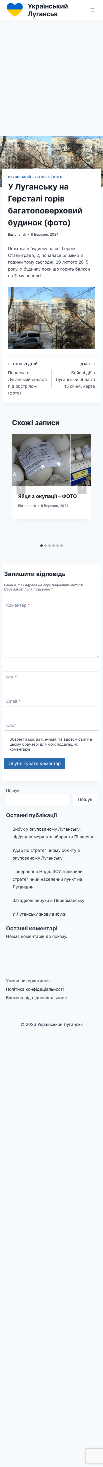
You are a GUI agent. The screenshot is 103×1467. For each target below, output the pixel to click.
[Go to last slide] (21, 487)
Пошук (13, 790)
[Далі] (82, 487)
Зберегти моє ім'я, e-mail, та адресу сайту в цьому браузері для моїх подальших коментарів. (51, 744)
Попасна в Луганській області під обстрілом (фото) (27, 378)
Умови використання (28, 980)
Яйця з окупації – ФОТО (47, 496)
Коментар (18, 605)
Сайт (11, 725)
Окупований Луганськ (29, 177)
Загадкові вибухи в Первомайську (48, 900)
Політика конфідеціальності (35, 989)
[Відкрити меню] (92, 10)
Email (13, 701)
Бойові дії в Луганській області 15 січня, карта (75, 375)
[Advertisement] (51, 73)
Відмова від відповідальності (36, 997)
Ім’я (11, 677)
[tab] (41, 545)
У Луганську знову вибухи (39, 914)
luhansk (20, 234)
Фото (57, 177)
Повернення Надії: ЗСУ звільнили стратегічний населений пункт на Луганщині (47, 879)
